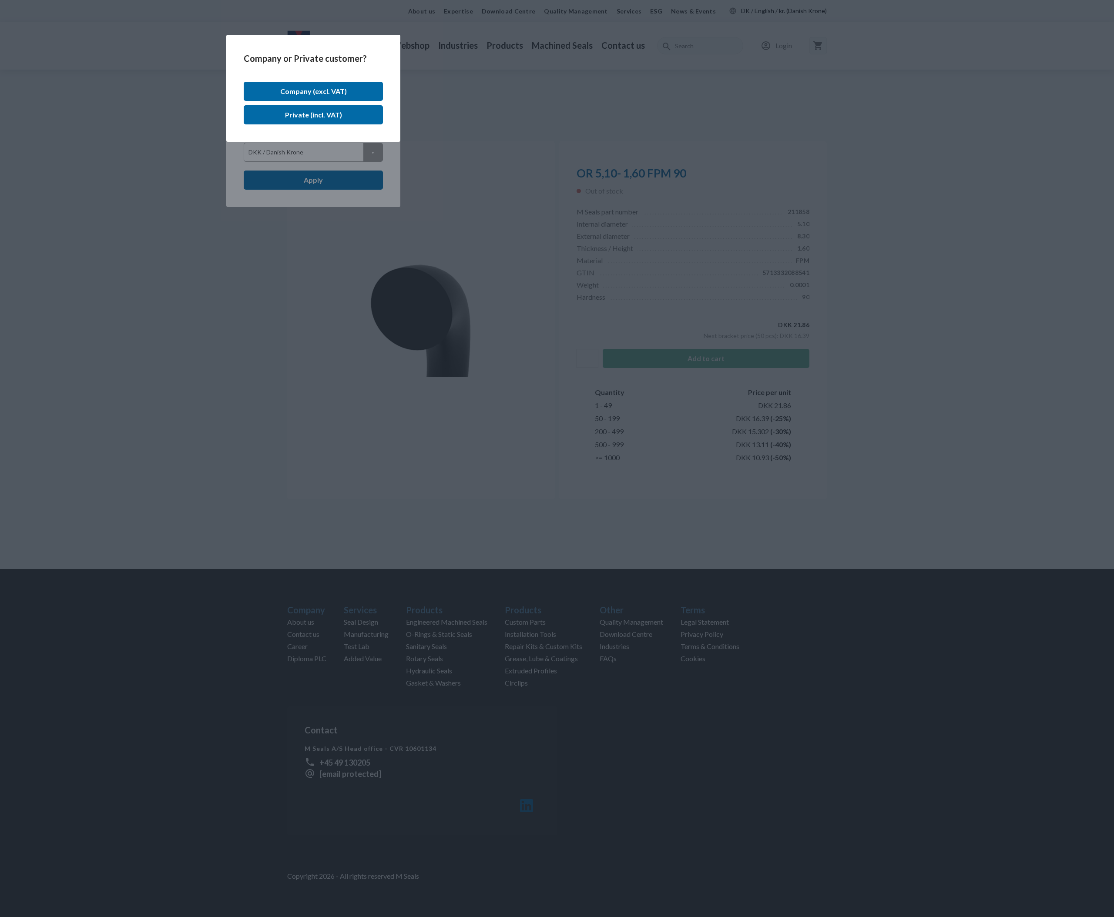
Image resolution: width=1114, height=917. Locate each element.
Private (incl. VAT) (313, 114)
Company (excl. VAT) (313, 91)
